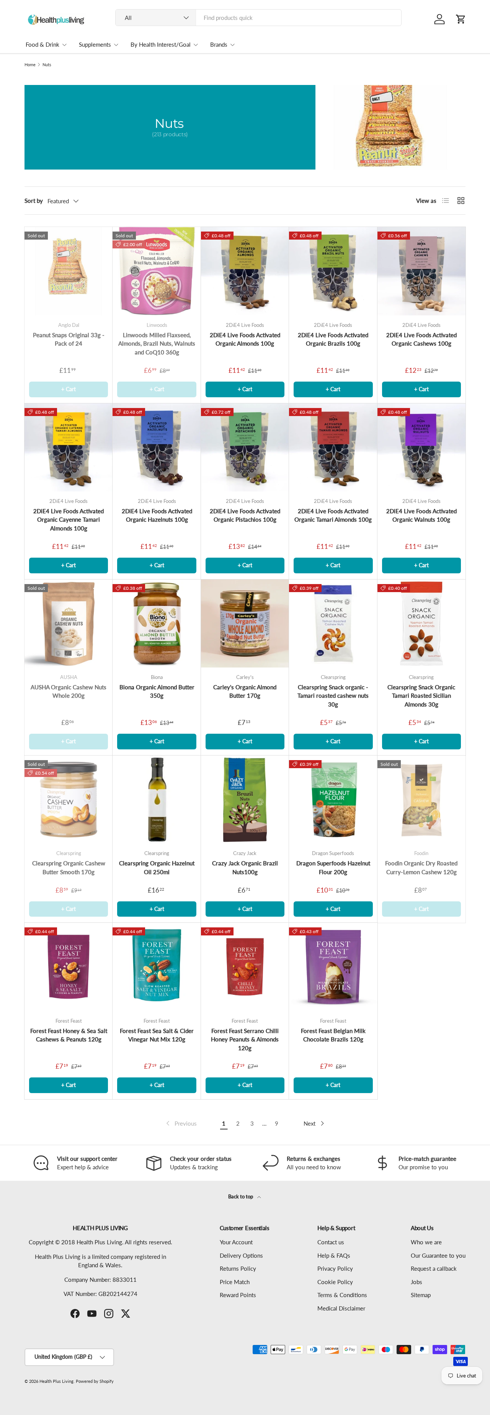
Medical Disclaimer (341, 1308)
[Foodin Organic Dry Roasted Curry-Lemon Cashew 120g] (421, 800)
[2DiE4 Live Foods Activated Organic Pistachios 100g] (245, 447)
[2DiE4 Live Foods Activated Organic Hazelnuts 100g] (157, 447)
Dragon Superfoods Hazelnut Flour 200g (333, 867)
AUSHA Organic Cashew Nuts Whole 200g (68, 691)
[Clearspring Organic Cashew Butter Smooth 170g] (68, 800)
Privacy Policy (335, 1268)
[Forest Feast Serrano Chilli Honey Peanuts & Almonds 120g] (245, 967)
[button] (460, 19)
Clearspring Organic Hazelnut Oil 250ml (156, 867)
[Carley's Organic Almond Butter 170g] (245, 623)
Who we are (426, 1242)
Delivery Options (241, 1255)
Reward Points (238, 1294)
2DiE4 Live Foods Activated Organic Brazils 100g (333, 339)
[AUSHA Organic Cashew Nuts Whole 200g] (68, 623)
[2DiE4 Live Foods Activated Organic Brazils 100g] (333, 271)
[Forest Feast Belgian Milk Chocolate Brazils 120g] (333, 967)
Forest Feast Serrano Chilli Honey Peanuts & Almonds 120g (245, 1039)
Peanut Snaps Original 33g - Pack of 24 (69, 339)
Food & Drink (42, 44)
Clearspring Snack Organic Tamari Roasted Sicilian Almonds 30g (421, 696)
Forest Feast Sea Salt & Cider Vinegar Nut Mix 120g (157, 1035)
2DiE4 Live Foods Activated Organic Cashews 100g (421, 339)
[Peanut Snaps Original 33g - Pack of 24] (68, 271)
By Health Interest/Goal (161, 44)
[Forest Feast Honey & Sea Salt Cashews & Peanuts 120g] (68, 967)
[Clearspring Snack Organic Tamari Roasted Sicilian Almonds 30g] (421, 623)
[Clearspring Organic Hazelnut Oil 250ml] (157, 800)
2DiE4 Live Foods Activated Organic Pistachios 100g (245, 515)
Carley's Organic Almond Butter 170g (244, 691)
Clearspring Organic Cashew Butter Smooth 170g (68, 867)
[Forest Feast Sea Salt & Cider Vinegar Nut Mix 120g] (157, 967)
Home (30, 64)
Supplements (95, 44)
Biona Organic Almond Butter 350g (156, 691)
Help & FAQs (333, 1255)
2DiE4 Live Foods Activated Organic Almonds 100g (245, 339)
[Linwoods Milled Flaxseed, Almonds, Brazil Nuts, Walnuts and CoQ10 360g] (157, 271)
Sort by (33, 200)
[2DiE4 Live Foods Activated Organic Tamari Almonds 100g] (333, 447)
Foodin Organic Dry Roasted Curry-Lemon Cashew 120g (421, 867)
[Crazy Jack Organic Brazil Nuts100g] (245, 800)
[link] (180, 1123)
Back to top (241, 1196)
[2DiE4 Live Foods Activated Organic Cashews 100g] (421, 271)
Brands (218, 44)
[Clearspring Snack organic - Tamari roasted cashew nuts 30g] (333, 623)
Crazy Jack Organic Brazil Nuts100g (245, 867)
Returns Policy (238, 1268)
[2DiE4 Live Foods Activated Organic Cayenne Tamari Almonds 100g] (68, 447)
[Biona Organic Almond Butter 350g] (157, 623)
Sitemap (421, 1294)
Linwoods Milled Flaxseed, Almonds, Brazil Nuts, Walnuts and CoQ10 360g (156, 343)
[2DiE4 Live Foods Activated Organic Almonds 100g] (245, 271)
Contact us (330, 1242)
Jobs (416, 1281)
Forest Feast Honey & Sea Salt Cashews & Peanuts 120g (68, 1035)
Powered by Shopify (95, 1381)
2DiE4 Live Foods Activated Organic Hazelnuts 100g (157, 515)
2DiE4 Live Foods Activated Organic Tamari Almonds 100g (333, 515)
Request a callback (434, 1268)
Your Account (236, 1242)
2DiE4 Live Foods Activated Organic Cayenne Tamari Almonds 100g (68, 520)
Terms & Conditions (342, 1294)
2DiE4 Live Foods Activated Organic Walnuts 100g (421, 515)
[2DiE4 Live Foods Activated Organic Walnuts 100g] (421, 447)
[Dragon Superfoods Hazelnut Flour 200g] (333, 800)
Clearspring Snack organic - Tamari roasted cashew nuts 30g (333, 696)
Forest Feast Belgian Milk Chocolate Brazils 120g (333, 1035)
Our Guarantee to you (438, 1255)
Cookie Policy (335, 1281)
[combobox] (259, 18)
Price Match (235, 1281)
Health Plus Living (56, 1381)
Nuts (46, 64)
